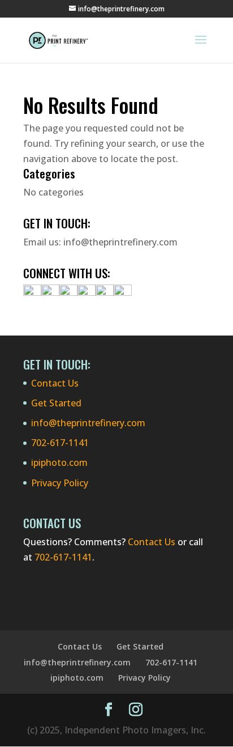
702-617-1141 (60, 442)
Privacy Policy (59, 483)
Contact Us (55, 383)
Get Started (56, 403)
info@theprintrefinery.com (120, 242)
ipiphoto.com (59, 462)
